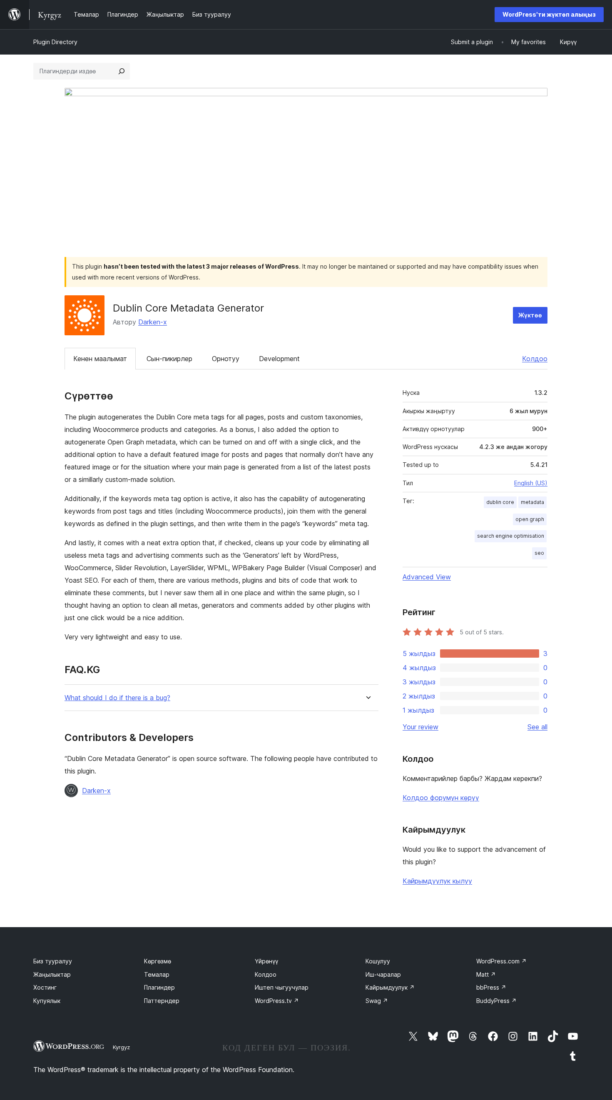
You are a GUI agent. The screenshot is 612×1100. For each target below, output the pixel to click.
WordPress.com (501, 961)
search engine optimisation (510, 536)
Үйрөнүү (266, 961)
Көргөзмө (157, 961)
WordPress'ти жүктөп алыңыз (549, 14)
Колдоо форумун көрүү (441, 797)
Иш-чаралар (383, 974)
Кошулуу (378, 961)
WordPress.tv (277, 1000)
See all (537, 727)
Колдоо (534, 358)
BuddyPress (496, 1000)
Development (279, 358)
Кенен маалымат (100, 358)
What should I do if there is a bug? (117, 698)
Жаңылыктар (52, 974)
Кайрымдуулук (390, 987)
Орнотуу (225, 358)
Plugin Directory (55, 41)
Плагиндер (159, 987)
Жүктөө (530, 315)
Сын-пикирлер (169, 358)
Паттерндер (161, 1000)
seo (539, 553)
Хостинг (45, 987)
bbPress (491, 987)
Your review (420, 727)
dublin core (500, 502)
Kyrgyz (121, 1047)
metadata (532, 502)
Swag (377, 1000)
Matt (486, 974)
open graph (529, 519)
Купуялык (46, 1000)
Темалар (156, 974)
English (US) (530, 482)
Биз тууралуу (52, 961)
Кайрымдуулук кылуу (437, 881)
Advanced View (427, 577)
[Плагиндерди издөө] (121, 71)
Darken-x (152, 322)
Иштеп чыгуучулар (281, 987)
